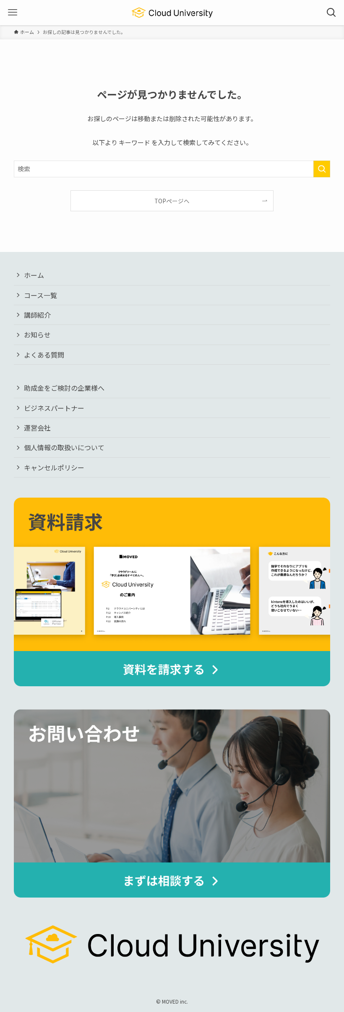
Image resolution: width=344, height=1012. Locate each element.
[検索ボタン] (331, 12)
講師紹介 (37, 315)
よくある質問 (44, 355)
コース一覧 (40, 295)
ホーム (34, 275)
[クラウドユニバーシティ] (172, 12)
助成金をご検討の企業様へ (64, 388)
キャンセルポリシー (54, 467)
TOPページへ (172, 201)
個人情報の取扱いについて (64, 447)
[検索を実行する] (321, 169)
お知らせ (37, 335)
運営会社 (37, 428)
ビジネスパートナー (54, 408)
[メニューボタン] (12, 12)
